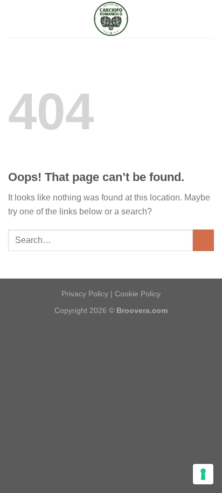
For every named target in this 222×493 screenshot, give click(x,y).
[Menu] (14, 18)
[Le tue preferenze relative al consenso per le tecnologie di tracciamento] (203, 474)
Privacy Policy (84, 293)
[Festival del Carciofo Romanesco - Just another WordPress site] (111, 19)
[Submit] (203, 240)
